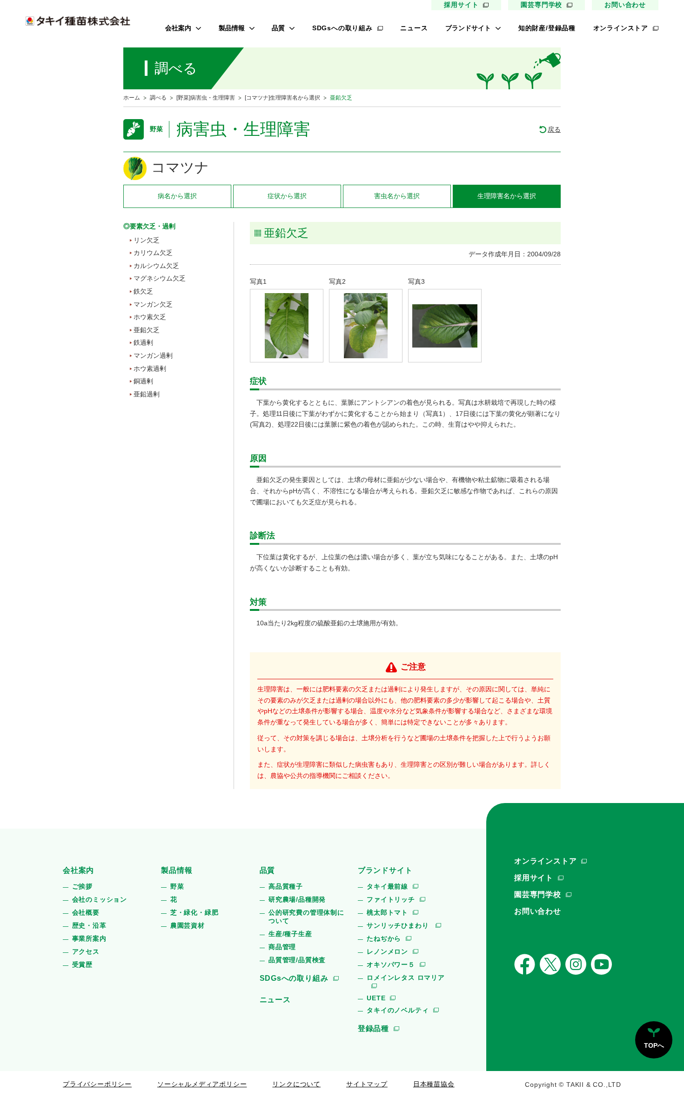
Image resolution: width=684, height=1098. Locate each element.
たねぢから (384, 938)
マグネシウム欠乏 (160, 278)
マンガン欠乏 (153, 304)
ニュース (414, 28)
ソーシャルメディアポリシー (202, 1084)
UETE (376, 998)
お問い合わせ (625, 4)
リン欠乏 (147, 240)
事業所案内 (89, 938)
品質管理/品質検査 (297, 960)
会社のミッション (99, 899)
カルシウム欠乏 (156, 265)
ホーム (131, 97)
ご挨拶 (82, 886)
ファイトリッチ (391, 899)
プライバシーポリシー (97, 1084)
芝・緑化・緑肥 (194, 912)
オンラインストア (620, 28)
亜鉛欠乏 (147, 330)
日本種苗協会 (434, 1084)
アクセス (86, 951)
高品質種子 (285, 886)
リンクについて (296, 1084)
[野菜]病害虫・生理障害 (205, 97)
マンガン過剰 (153, 355)
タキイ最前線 (387, 886)
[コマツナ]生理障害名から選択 (282, 97)
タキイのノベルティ (398, 1010)
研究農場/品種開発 (297, 899)
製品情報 (232, 28)
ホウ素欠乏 (150, 317)
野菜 (177, 886)
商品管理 (282, 947)
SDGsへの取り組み (342, 28)
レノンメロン (387, 951)
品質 (278, 28)
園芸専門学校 (541, 4)
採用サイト (461, 4)
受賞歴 (82, 964)
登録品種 (373, 1028)
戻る (554, 129)
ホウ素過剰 (150, 368)
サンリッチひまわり (399, 925)
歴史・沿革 (89, 925)
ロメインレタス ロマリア (406, 977)
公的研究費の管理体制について (306, 916)
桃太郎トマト (387, 912)
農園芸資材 (187, 925)
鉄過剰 (143, 342)
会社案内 (178, 28)
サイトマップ (367, 1084)
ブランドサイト (468, 28)
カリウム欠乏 (153, 252)
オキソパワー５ (391, 964)
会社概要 (86, 912)
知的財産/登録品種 (547, 28)
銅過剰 (143, 381)
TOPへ (654, 1045)
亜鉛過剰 (147, 394)
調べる (158, 97)
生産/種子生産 (290, 933)
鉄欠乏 (143, 291)
